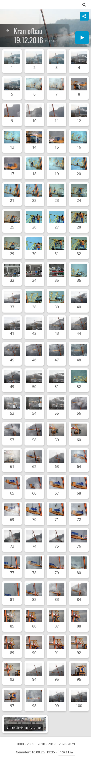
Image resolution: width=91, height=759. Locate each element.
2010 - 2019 (47, 744)
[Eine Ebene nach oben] (8, 30)
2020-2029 (67, 744)
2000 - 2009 (25, 744)
